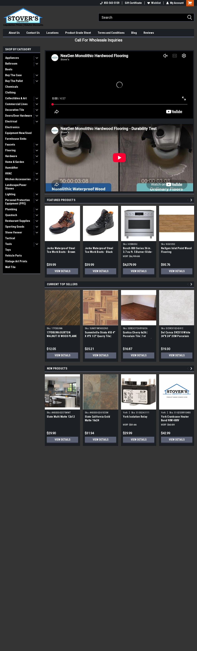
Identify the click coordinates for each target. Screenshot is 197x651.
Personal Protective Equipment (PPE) (17, 201)
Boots (8, 69)
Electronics (12, 127)
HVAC (8, 173)
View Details (62, 271)
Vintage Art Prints (16, 261)
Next (191, 200)
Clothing (10, 92)
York (125, 412)
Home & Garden (14, 162)
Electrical (11, 121)
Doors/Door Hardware (18, 115)
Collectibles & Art (16, 98)
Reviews (149, 32)
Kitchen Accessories (18, 179)
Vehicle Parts (13, 255)
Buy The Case (13, 75)
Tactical (10, 238)
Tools (8, 244)
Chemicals (11, 86)
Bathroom (11, 63)
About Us (14, 32)
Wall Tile (10, 267)
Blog (134, 32)
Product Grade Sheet (78, 32)
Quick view (138, 322)
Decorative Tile (14, 110)
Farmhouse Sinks (15, 138)
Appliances (12, 58)
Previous (188, 200)
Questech (11, 215)
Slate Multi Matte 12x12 (61, 416)
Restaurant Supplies (17, 221)
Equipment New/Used (18, 133)
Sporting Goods (14, 226)
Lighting (10, 194)
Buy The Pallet (14, 81)
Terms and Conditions (111, 32)
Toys (8, 249)
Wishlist (156, 2)
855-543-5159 (111, 2)
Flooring (10, 150)
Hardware (11, 156)
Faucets (10, 144)
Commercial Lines (16, 104)
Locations (52, 32)
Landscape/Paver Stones (16, 186)
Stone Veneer (13, 232)
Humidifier (11, 167)
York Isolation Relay (135, 416)
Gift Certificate (133, 2)
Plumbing (11, 209)
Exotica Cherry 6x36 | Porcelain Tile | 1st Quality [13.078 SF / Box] (137, 336)
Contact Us (33, 32)
